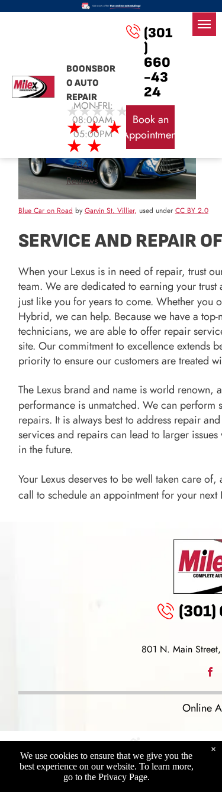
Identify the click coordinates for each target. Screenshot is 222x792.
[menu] (204, 24)
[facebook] (210, 673)
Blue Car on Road (45, 210)
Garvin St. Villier (109, 210)
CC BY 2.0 (191, 210)
